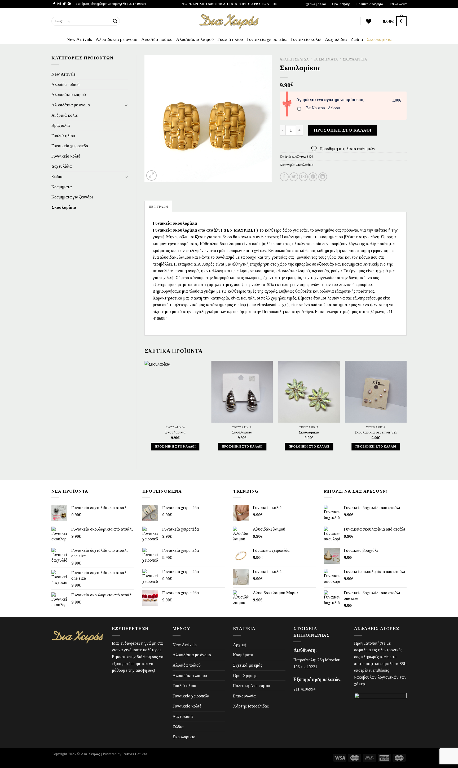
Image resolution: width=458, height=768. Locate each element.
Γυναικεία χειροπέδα (266, 39)
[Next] (406, 410)
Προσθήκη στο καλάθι (343, 130)
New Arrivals (79, 39)
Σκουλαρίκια (379, 39)
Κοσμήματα (61, 187)
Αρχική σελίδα (294, 59)
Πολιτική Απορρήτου (370, 4)
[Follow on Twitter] (64, 4)
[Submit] (115, 21)
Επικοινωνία (398, 4)
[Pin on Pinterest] (313, 176)
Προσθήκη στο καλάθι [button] (175, 446)
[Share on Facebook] (284, 176)
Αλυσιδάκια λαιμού (195, 39)
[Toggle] (126, 105)
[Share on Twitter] (293, 176)
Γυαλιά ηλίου (230, 39)
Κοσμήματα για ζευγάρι (72, 197)
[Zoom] (151, 175)
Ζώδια (357, 39)
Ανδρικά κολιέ (64, 115)
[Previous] (145, 410)
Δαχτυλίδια (336, 39)
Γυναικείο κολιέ (305, 39)
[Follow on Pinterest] (69, 4)
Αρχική (239, 645)
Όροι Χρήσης (341, 4)
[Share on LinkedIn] (322, 176)
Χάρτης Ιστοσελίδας (251, 706)
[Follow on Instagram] (59, 4)
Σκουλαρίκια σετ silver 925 (375, 432)
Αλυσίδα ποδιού (156, 39)
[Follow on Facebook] (54, 4)
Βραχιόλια (60, 125)
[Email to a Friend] (303, 176)
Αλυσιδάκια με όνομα (117, 39)
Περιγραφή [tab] (158, 207)
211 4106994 (304, 689)
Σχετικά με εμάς (315, 4)
